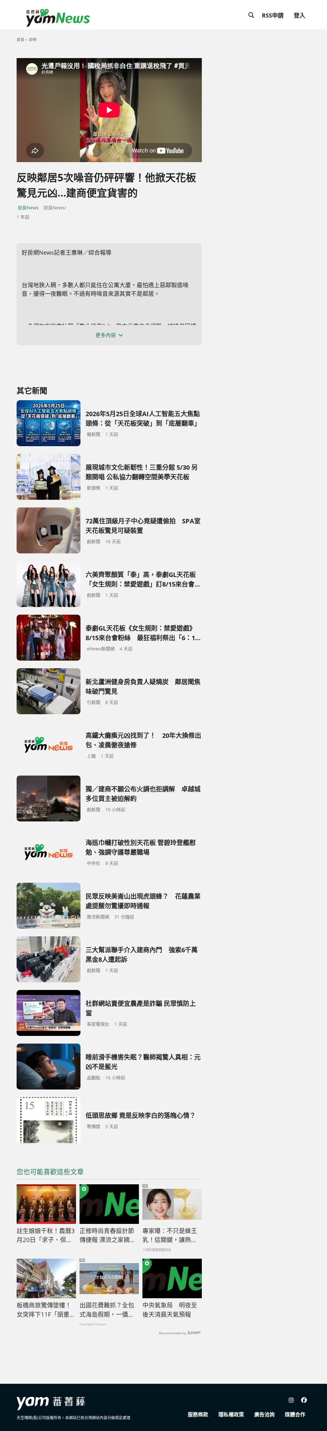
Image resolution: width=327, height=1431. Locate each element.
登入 (299, 15)
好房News (28, 208)
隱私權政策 (231, 1414)
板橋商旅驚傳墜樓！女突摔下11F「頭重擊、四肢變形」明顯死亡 (44, 1310)
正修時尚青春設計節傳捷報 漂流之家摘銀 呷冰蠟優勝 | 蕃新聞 (108, 1236)
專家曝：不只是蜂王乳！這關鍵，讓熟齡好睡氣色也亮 (169, 1236)
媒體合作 (295, 1414)
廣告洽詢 (264, 1414)
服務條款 (198, 1414)
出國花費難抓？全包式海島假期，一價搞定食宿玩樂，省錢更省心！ (107, 1310)
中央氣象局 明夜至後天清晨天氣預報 (169, 1310)
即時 (33, 39)
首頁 (20, 39)
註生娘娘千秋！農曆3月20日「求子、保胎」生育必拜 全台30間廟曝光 (46, 1236)
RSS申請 (273, 15)
